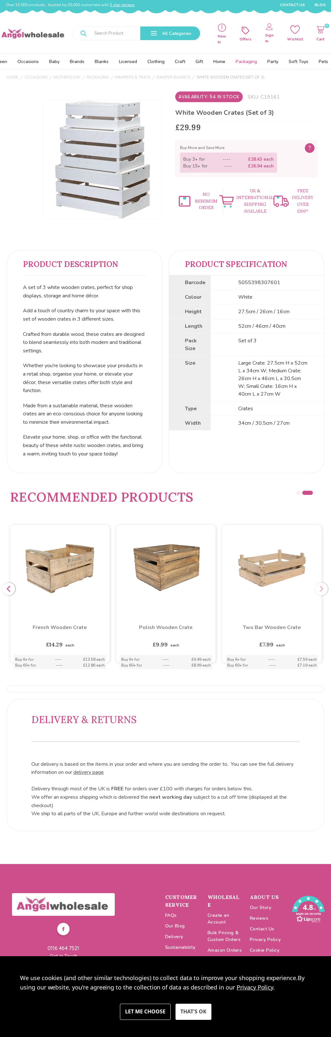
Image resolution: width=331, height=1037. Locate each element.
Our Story (261, 907)
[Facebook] (63, 930)
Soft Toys (298, 62)
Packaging (246, 62)
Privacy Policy (265, 939)
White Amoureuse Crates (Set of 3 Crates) (59, 631)
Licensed (128, 62)
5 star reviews (122, 4)
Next (321, 589)
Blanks (102, 62)
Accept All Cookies (193, 1012)
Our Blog (175, 926)
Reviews (259, 918)
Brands (77, 62)
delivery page (88, 772)
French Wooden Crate (272, 627)
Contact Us (292, 4)
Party (272, 62)
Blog (320, 4)
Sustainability (180, 947)
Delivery (174, 937)
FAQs (171, 915)
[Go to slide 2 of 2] (311, 493)
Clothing (156, 62)
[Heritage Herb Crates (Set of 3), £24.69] (166, 568)
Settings (145, 1012)
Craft (180, 62)
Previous (8, 589)
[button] (63, 904)
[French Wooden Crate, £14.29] (272, 568)
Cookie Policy (265, 950)
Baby (54, 62)
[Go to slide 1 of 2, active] (301, 493)
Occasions (28, 62)
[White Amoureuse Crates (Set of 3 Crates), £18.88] (60, 568)
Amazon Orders (225, 950)
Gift (199, 62)
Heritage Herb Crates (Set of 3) (165, 627)
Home (219, 62)
